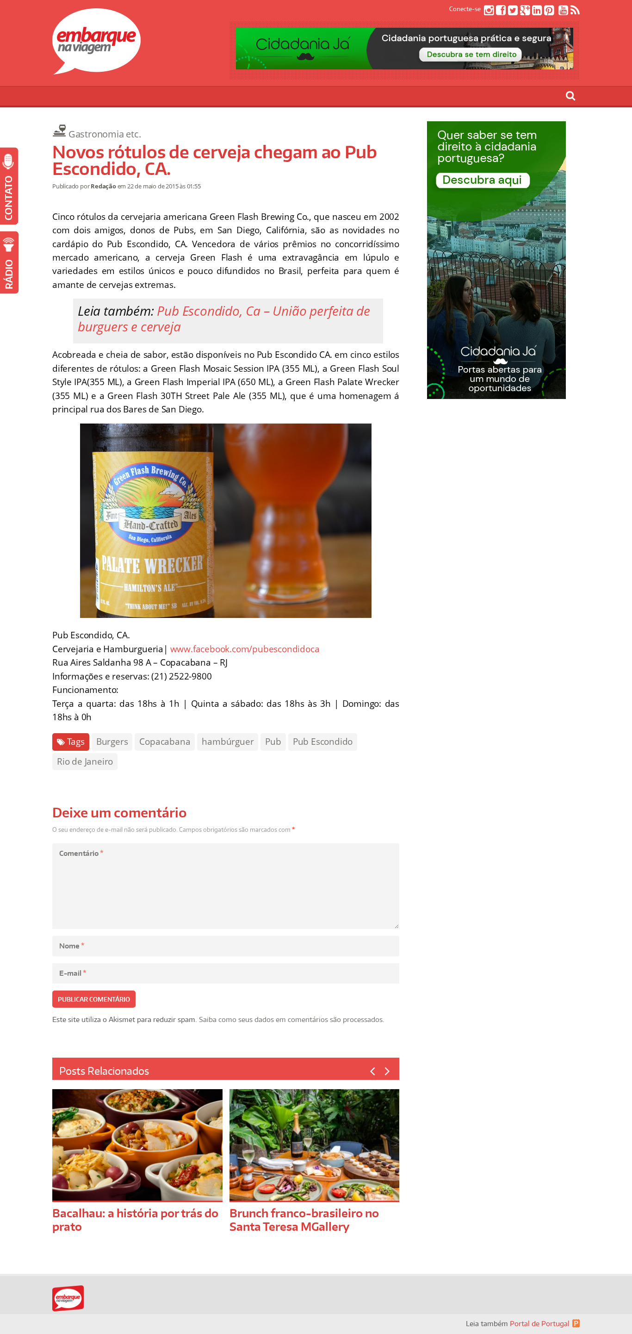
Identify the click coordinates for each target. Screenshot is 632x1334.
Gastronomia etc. (104, 134)
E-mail (72, 973)
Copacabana (164, 742)
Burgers (112, 742)
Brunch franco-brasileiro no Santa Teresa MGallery (304, 1220)
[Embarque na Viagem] (96, 69)
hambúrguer (228, 742)
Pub (273, 742)
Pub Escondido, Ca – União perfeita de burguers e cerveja (224, 318)
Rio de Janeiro (85, 761)
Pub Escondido (323, 742)
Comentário (81, 853)
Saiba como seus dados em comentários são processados (291, 1019)
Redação (103, 186)
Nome (71, 945)
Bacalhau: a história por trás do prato (135, 1220)
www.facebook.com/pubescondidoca (245, 649)
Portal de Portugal (540, 1323)
